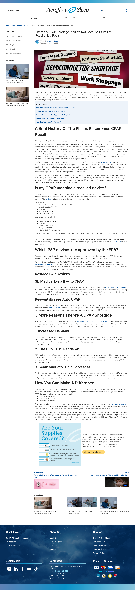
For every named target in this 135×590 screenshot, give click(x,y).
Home (7, 25)
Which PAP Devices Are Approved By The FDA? (53, 115)
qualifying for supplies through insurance (92, 321)
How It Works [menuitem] (35, 18)
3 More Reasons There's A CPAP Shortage (51, 118)
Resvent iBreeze (54, 308)
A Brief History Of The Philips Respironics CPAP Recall (56, 108)
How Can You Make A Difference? (48, 122)
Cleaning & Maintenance (13, 41)
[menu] (67, 18)
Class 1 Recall (106, 162)
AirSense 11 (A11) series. (44, 264)
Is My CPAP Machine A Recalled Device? (51, 111)
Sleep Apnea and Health (13, 53)
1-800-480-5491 (13, 10)
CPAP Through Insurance (14, 36)
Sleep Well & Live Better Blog (20, 25)
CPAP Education (11, 49)
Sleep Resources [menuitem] (69, 18)
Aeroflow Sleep (52, 41)
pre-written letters (119, 404)
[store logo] (67, 9)
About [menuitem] (103, 18)
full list (48, 199)
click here (117, 242)
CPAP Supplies (10, 45)
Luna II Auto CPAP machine (115, 287)
